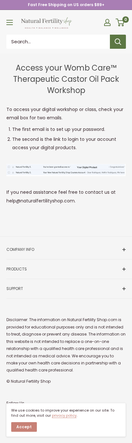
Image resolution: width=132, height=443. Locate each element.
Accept (24, 427)
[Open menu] (9, 22)
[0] (120, 22)
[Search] (118, 42)
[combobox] (58, 42)
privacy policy (64, 415)
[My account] (107, 22)
